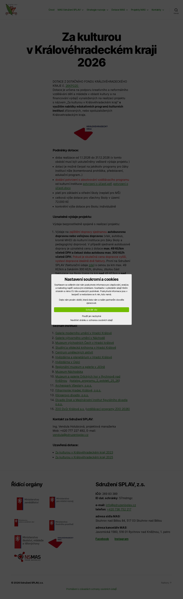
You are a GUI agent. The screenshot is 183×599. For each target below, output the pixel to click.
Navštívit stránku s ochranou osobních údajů (91, 320)
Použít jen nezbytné (91, 316)
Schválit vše (91, 309)
